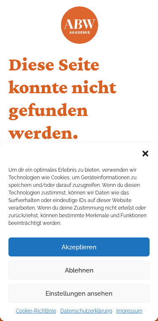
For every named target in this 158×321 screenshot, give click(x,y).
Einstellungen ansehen (79, 293)
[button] (145, 153)
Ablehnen (79, 270)
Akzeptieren (79, 247)
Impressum (129, 311)
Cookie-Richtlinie (36, 311)
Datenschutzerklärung (86, 311)
